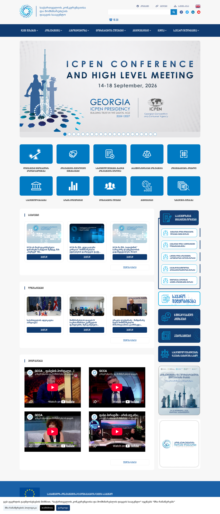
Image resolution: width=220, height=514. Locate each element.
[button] (65, 134)
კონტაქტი (144, 6)
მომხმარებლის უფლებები (110, 30)
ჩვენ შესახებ (28, 30)
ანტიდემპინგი (141, 30)
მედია (161, 30)
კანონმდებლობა (78, 30)
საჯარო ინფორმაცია (185, 30)
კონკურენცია (52, 30)
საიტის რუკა (183, 6)
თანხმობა (47, 508)
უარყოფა (63, 508)
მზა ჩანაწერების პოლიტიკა (21, 508)
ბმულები (163, 6)
